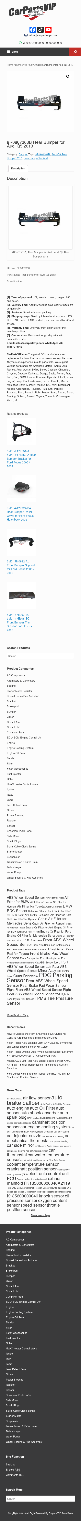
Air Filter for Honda (41, 902)
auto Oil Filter (42, 1108)
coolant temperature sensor (33, 1164)
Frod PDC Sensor (29, 939)
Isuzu (10, 794)
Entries (13, 1469)
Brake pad (12, 706)
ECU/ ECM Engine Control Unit (24, 737)
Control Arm (13, 722)
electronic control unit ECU (38, 1175)
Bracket (11, 701)
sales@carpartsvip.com (42, 35)
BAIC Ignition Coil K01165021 (41, 1117)
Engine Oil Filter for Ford (55, 931)
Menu (15, 51)
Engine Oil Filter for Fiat (28, 931)
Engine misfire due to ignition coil (32, 1179)
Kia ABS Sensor (44, 962)
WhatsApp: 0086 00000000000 (42, 42)
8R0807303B (42, 154)
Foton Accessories (17, 768)
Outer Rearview (25, 975)
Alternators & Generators (21, 680)
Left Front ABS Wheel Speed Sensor (37, 964)
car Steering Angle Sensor (47, 1145)
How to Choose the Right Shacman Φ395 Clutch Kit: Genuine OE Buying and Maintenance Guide (36, 1035)
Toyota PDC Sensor (23, 998)
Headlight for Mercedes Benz (20, 962)
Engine (11, 743)
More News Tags (40, 1215)
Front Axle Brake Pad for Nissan (30, 949)
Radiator (11, 820)
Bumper (19, 64)
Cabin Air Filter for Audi (40, 911)
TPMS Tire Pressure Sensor (40, 1000)
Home (10, 64)
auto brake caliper (34, 1099)
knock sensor (51, 1196)
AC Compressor (16, 675)
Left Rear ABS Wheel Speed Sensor (37, 968)
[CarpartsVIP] (40, 12)
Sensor (11, 826)
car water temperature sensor (38, 1156)
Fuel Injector (14, 774)
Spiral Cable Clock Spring (21, 846)
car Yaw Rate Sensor (55, 1160)
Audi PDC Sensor (53, 906)
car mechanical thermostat (39, 1137)
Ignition (11, 789)
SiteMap (10, 1464)
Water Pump (14, 872)
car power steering (59, 1141)
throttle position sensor (33, 1207)
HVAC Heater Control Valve (22, 784)
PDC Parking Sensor (39, 977)
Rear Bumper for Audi (36, 158)
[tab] (18, 168)
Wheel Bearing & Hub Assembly (25, 877)
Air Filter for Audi (55, 897)
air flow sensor (37, 1098)
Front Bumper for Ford (32, 958)
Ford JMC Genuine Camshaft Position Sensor (28, 1187)
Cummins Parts (16, 732)
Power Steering (15, 815)
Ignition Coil (23, 1191)
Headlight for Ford (56, 958)
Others (11, 810)
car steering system (39, 1150)
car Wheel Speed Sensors (32, 1160)
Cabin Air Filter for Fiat (29, 915)
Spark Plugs (14, 841)
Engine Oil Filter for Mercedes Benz (31, 935)
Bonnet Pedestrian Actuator (22, 696)
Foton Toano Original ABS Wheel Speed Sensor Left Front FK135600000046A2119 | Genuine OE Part (40, 1053)
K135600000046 (22, 1196)
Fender (11, 758)
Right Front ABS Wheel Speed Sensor (34, 989)
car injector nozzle (24, 1135)
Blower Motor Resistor (19, 691)
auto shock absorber (39, 1112)
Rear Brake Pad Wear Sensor (43, 985)
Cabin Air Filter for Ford (57, 915)
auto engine (18, 1108)
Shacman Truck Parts (19, 831)
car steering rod (21, 1150)
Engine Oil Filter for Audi (39, 927)
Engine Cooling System (20, 748)
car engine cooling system (45, 1126)
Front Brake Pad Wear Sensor (38, 955)
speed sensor (33, 1205)
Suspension (13, 857)
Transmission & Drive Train (22, 862)
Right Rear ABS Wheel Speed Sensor (39, 991)
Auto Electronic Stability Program (55, 1104)
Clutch (10, 717)
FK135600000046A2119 (47, 1183)
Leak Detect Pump (17, 805)
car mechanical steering (53, 1136)
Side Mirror (13, 836)
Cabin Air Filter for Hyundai (22, 919)
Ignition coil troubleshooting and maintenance (50, 1191)
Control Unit (13, 727)
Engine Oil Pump (16, 753)
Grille (10, 779)
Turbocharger (14, 867)
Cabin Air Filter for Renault (48, 923)
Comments (15, 1475)
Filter (10, 763)
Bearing (11, 685)
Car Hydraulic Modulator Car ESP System (49, 1131)
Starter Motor (14, 851)
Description (18, 168)
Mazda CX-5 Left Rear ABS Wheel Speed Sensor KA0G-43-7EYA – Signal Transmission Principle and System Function (39, 1064)
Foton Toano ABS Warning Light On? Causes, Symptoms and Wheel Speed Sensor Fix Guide (39, 1044)
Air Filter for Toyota (31, 906)
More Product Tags (18, 1015)
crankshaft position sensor (32, 1169)
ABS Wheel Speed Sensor (26, 897)
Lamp (10, 799)
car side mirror (20, 1145)
